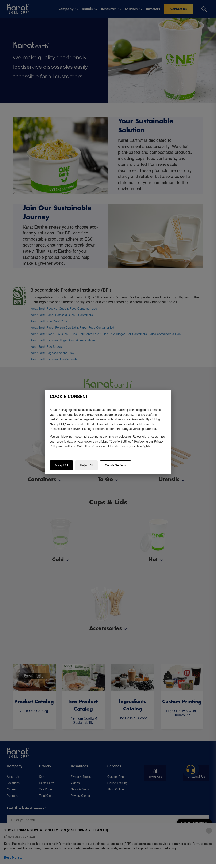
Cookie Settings (115, 465)
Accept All (61, 465)
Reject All (86, 465)
